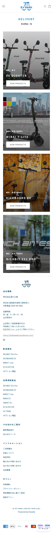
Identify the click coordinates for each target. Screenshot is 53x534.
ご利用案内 (7, 448)
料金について (8, 453)
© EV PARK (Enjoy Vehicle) (27, 508)
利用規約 (6, 484)
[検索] (45, 6)
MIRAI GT (7, 398)
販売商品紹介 (8, 430)
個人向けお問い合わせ (12, 461)
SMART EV (7, 402)
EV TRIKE (7, 411)
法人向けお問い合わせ (12, 465)
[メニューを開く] (3, 6)
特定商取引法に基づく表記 (14, 493)
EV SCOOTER (8, 367)
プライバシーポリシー (12, 488)
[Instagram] (4, 339)
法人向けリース (9, 434)
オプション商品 (9, 371)
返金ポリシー (8, 497)
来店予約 (6, 457)
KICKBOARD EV (9, 358)
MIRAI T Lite (8, 362)
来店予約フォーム (10, 329)
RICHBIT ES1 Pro (10, 354)
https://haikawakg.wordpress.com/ (18, 335)
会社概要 (6, 470)
